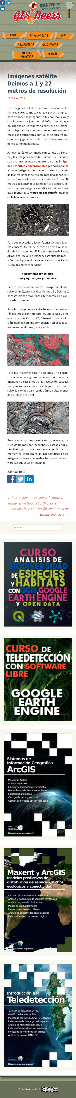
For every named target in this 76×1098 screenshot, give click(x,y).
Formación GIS (25, 45)
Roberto (52, 54)
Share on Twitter (20, 479)
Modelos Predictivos (26, 55)
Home (13, 35)
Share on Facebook (11, 479)
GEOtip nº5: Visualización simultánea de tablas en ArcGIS (40, 511)
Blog (64, 35)
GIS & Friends (50, 45)
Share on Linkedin (29, 479)
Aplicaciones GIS (39, 35)
